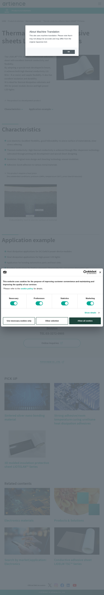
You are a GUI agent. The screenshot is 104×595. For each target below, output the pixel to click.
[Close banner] (100, 272)
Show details (90, 313)
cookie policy (27, 288)
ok (69, 52)
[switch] (39, 303)
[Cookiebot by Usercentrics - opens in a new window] (85, 272)
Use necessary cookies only (19, 321)
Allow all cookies (85, 321)
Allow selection (52, 321)
